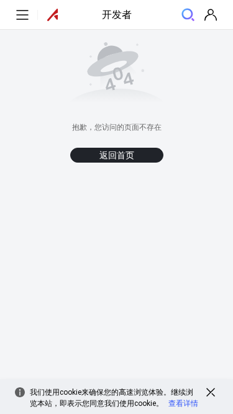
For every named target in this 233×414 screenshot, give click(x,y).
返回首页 (116, 155)
